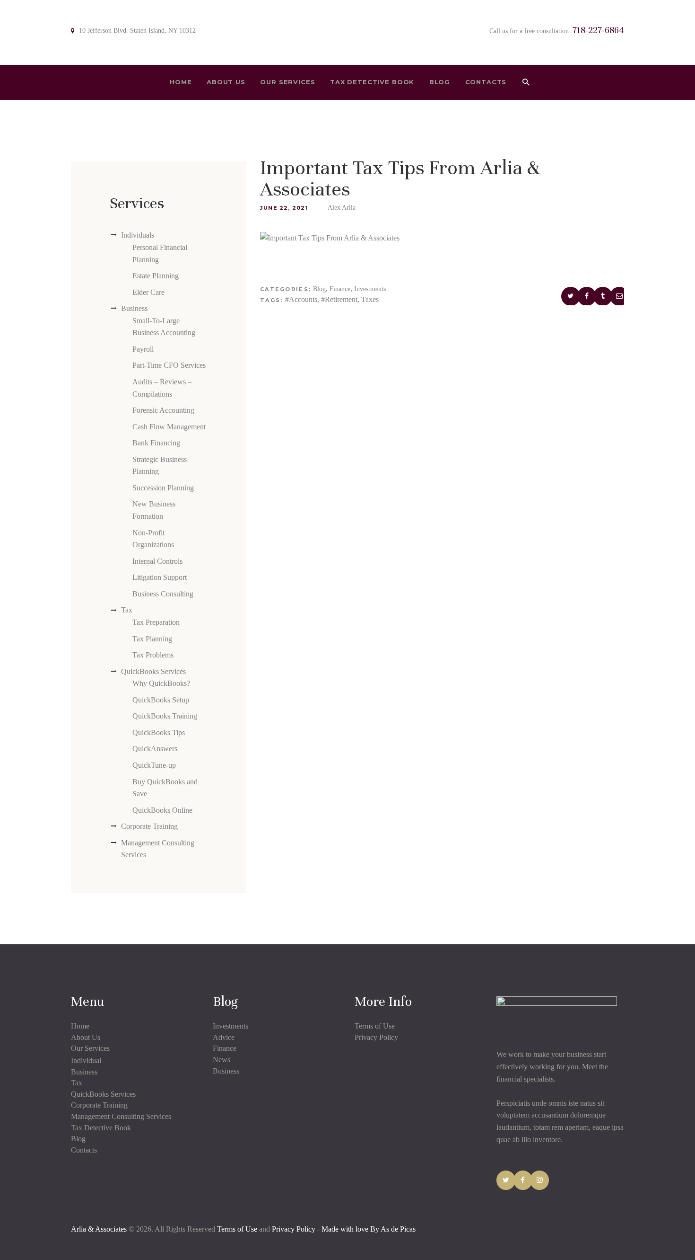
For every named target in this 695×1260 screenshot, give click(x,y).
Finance (340, 289)
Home (80, 1026)
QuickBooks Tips (158, 732)
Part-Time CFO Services (169, 365)
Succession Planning (163, 488)
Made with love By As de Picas (368, 1229)
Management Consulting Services (121, 1116)
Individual (86, 1060)
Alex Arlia (342, 207)
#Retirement (339, 299)
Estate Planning (155, 276)
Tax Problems (153, 655)
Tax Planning (152, 639)
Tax (126, 610)
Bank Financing (156, 443)
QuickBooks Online (162, 810)
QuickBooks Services (153, 671)
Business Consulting (162, 594)
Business (134, 308)
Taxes (370, 299)
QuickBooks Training (164, 716)
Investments (370, 289)
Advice (224, 1037)
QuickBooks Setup (160, 700)
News (221, 1060)
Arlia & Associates (100, 1229)
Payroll (143, 349)
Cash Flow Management (169, 427)
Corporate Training (149, 826)
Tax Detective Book (101, 1128)
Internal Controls (157, 561)
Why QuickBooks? (161, 683)
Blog (319, 289)
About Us (85, 1037)
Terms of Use (375, 1026)
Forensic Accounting (163, 410)
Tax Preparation (156, 622)
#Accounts (301, 299)
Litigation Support (159, 577)
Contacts (84, 1150)
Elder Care (148, 292)
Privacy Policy (376, 1037)
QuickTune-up (154, 765)
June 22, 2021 (284, 207)
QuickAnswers (154, 749)
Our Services (90, 1048)
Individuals (137, 235)
